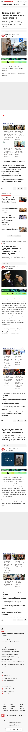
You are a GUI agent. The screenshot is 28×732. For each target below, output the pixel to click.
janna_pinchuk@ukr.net (6, 659)
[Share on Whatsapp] (14, 729)
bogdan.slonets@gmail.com (7, 656)
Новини (4, 10)
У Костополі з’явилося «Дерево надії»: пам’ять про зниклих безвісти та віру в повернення (12, 181)
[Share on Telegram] (17, 729)
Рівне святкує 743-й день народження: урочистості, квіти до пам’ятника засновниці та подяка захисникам (8, 219)
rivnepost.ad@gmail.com (18, 661)
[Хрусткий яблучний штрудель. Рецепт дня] (23, 210)
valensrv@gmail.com (6, 652)
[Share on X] (10, 729)
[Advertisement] (14, 96)
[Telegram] (26, 715)
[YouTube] (22, 715)
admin (6, 34)
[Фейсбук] (18, 715)
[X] (20, 715)
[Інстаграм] (24, 715)
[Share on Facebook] (7, 729)
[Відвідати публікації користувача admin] (3, 35)
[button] (2, 1)
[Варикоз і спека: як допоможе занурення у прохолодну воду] (23, 229)
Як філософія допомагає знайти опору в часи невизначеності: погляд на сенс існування (13, 175)
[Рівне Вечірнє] (10, 1)
